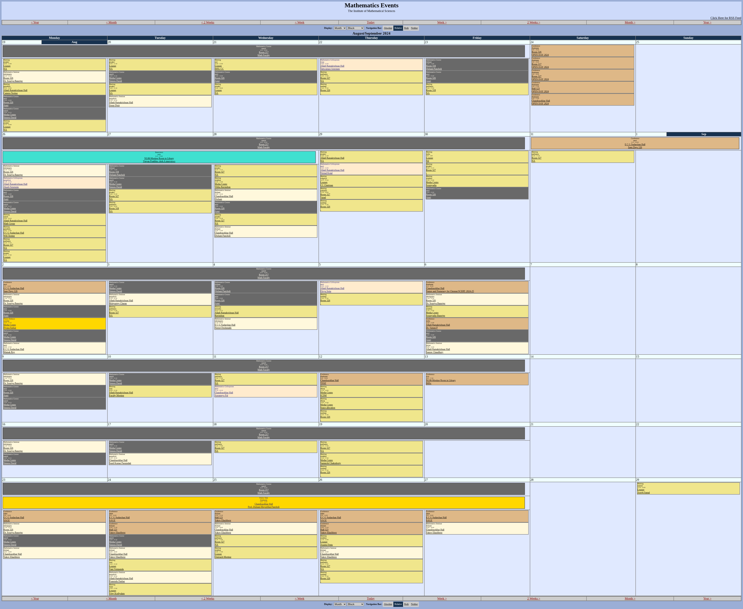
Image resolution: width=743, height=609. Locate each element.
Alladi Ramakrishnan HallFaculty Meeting (121, 394)
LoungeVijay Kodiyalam (117, 592)
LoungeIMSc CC (219, 67)
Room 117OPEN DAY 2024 (540, 65)
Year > (707, 22)
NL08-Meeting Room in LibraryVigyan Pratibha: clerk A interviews (159, 160)
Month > (630, 22)
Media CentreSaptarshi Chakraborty (330, 462)
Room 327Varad (325, 196)
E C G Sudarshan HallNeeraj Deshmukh (225, 326)
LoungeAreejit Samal (643, 491)
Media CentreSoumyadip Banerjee (435, 314)
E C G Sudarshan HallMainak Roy (13, 351)
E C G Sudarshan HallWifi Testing (13, 234)
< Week (299, 22)
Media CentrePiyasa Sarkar (9, 326)
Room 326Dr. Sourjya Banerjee (13, 79)
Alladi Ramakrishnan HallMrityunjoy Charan (121, 302)
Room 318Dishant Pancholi (434, 67)
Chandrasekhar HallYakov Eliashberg (12, 555)
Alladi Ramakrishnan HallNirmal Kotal (332, 171)
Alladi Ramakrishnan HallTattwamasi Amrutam (332, 67)
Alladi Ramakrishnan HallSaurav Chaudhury (438, 351)
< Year (35, 22)
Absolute (388, 28)
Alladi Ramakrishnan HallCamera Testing (15, 92)
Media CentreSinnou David (9, 116)
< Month (111, 22)
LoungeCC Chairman (326, 184)
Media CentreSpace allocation (327, 406)
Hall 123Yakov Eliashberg (117, 531)
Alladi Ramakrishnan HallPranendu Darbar (121, 580)
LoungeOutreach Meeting (223, 555)
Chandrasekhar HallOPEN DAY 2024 (541, 102)
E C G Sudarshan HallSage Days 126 (635, 146)
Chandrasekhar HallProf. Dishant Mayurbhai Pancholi (263, 505)
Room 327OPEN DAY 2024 (540, 78)
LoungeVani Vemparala (116, 568)
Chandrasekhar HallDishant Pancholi (224, 234)
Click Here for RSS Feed (725, 18)
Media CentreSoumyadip (432, 184)
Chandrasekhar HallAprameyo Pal (224, 394)
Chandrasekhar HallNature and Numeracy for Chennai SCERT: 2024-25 (450, 290)
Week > (442, 22)
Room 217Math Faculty (264, 54)
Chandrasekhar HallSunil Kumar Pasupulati (120, 462)
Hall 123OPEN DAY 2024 (540, 90)
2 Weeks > (533, 22)
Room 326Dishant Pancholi (222, 290)
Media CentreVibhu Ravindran (222, 185)
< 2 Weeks (207, 22)
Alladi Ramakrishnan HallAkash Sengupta (15, 185)
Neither (414, 28)
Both (406, 28)
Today (371, 22)
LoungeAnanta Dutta (326, 543)
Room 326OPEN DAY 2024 (540, 53)
